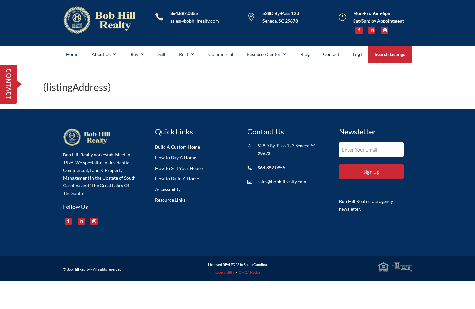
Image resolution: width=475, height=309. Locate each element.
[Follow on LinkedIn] (371, 30)
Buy (134, 54)
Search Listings (390, 54)
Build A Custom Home (177, 147)
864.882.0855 (184, 13)
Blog (305, 54)
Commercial (220, 54)
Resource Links (170, 200)
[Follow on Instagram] (384, 30)
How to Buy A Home (175, 157)
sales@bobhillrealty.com (194, 21)
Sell (161, 54)
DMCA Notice (249, 272)
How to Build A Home (177, 178)
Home (72, 54)
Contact (331, 54)
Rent (183, 54)
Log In (359, 54)
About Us (101, 54)
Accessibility (168, 189)
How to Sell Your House (179, 168)
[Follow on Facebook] (359, 30)
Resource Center (263, 54)
